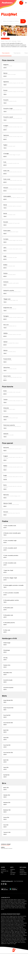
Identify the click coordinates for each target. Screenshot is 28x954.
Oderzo (12, 905)
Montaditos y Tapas (20, 934)
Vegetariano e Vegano (6, 943)
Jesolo (19, 902)
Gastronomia (8, 931)
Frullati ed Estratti (22, 930)
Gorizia (15, 902)
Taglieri (2, 942)
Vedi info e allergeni (6, 845)
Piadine (2, 938)
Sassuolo (6, 907)
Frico (14, 930)
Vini (12, 943)
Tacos (23, 940)
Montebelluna (7, 905)
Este (9, 902)
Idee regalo (11, 932)
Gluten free (22, 931)
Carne (19, 917)
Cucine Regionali (19, 927)
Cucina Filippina (15, 923)
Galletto (2, 931)
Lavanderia (3, 934)
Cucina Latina (17, 924)
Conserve (7, 920)
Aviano (2, 899)
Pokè (15, 938)
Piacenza (3, 906)
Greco (2, 932)
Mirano (21, 903)
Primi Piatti (6, 939)
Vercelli (16, 907)
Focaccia (6, 930)
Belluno (15, 899)
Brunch (5, 917)
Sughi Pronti (15, 940)
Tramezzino (23, 942)
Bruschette (9, 917)
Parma (23, 905)
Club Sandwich (13, 919)
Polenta (18, 938)
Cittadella (19, 901)
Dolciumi (10, 928)
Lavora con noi (4, 871)
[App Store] (4, 889)
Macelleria (14, 934)
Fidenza (12, 902)
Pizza (12, 938)
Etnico (18, 928)
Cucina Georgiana (23, 923)
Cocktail (19, 919)
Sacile (17, 906)
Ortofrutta (3, 935)
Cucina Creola (8, 923)
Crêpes (11, 920)
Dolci (7, 928)
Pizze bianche (17, 53)
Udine (13, 907)
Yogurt (14, 943)
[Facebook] (3, 884)
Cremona (3, 902)
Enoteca (14, 928)
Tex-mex (6, 942)
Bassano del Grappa (8, 899)
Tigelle (15, 942)
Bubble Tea (15, 917)
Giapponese (17, 931)
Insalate (22, 932)
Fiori (21, 928)
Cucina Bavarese (9, 921)
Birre (2, 917)
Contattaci (12, 872)
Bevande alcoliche (22, 916)
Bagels (11, 916)
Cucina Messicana (18, 925)
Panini (17, 935)
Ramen (10, 939)
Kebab (25, 932)
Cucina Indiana (10, 924)
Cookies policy (23, 874)
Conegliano (24, 901)
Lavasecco (8, 934)
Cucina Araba (17, 920)
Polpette (22, 938)
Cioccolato (7, 919)
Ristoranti (14, 939)
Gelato (12, 931)
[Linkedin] (5, 884)
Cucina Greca (4, 924)
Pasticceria (17, 936)
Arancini (7, 916)
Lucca (10, 903)
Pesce (22, 936)
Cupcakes (3, 928)
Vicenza (20, 907)
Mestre (17, 903)
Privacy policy (23, 872)
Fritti (17, 930)
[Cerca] (23, 21)
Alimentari (3, 916)
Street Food (10, 940)
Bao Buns (15, 916)
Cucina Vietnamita (11, 927)
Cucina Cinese (17, 921)
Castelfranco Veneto (12, 901)
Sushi (20, 940)
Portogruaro (13, 906)
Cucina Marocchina (9, 925)
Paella (7, 935)
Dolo (6, 902)
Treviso (10, 907)
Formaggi (11, 930)
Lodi (7, 903)
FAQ (11, 871)
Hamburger (6, 932)
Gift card (12, 874)
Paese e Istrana (17, 905)
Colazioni (23, 919)
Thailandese (11, 942)
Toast (19, 942)
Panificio (13, 935)
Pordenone (7, 906)
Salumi (18, 939)
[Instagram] (1, 884)
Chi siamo (3, 869)
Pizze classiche (5, 53)
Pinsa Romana (8, 938)
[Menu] (26, 2)
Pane (10, 935)
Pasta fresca (12, 936)
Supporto (12, 869)
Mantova (14, 903)
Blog (2, 872)
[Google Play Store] (13, 889)
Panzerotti (6, 936)
